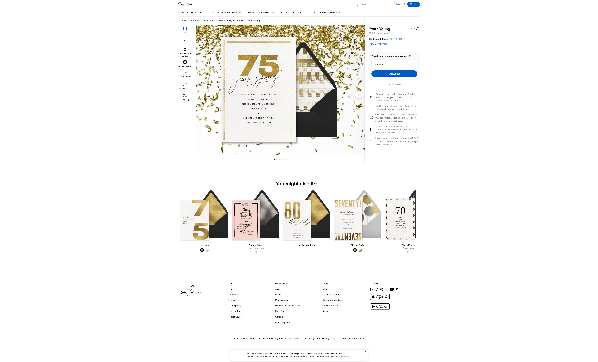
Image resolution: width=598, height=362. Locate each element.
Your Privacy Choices (327, 338)
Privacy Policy (343, 356)
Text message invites (185, 54)
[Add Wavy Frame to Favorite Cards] (409, 252)
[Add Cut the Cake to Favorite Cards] (255, 252)
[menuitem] (192, 12)
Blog (325, 289)
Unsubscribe (234, 311)
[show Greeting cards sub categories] (273, 13)
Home (183, 20)
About (278, 289)
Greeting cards (259, 12)
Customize (394, 73)
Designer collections (333, 300)
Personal (378, 64)
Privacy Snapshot (289, 338)
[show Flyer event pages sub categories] (240, 13)
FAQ (230, 289)
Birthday (195, 20)
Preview (185, 44)
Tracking (185, 100)
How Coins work (378, 43)
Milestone (209, 20)
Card (185, 32)
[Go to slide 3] (276, 159)
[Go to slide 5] (281, 159)
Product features (331, 305)
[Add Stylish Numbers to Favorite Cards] (306, 250)
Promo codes (281, 300)
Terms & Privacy (270, 338)
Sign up (413, 4)
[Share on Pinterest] (382, 289)
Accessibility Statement (352, 338)
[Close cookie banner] (365, 352)
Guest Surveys (185, 77)
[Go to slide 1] (274, 159)
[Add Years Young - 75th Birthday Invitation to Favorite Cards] (413, 29)
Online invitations (331, 294)
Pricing (278, 294)
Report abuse (235, 317)
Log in (399, 4)
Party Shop (280, 311)
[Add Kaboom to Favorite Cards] (204, 255)
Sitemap (232, 300)
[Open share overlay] (418, 28)
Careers (279, 317)
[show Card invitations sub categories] (204, 13)
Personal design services (287, 305)
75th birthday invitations (231, 20)
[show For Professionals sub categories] (344, 13)
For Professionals (327, 12)
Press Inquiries (282, 322)
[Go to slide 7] (286, 159)
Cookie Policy (307, 338)
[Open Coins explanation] (400, 39)
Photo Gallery (185, 66)
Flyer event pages (224, 12)
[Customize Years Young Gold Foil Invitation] (280, 89)
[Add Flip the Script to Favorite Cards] (357, 255)
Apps (325, 311)
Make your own (291, 12)
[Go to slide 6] (284, 159)
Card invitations (189, 12)
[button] (409, 56)
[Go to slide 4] (279, 159)
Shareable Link (185, 88)
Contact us (233, 294)
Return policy (234, 305)
